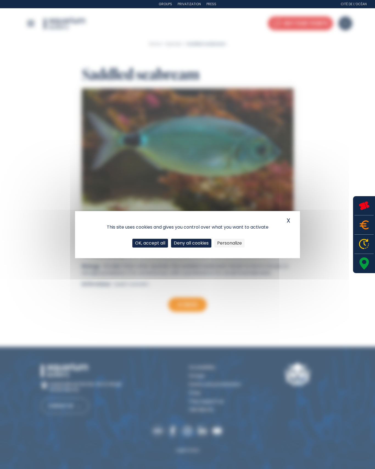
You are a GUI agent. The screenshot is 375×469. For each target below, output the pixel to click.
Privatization (189, 4)
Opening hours (364, 244)
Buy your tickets (364, 205)
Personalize (229, 243)
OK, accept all (150, 243)
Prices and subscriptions (364, 224)
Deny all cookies (191, 243)
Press (211, 4)
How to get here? (364, 263)
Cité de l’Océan (354, 4)
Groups (165, 4)
